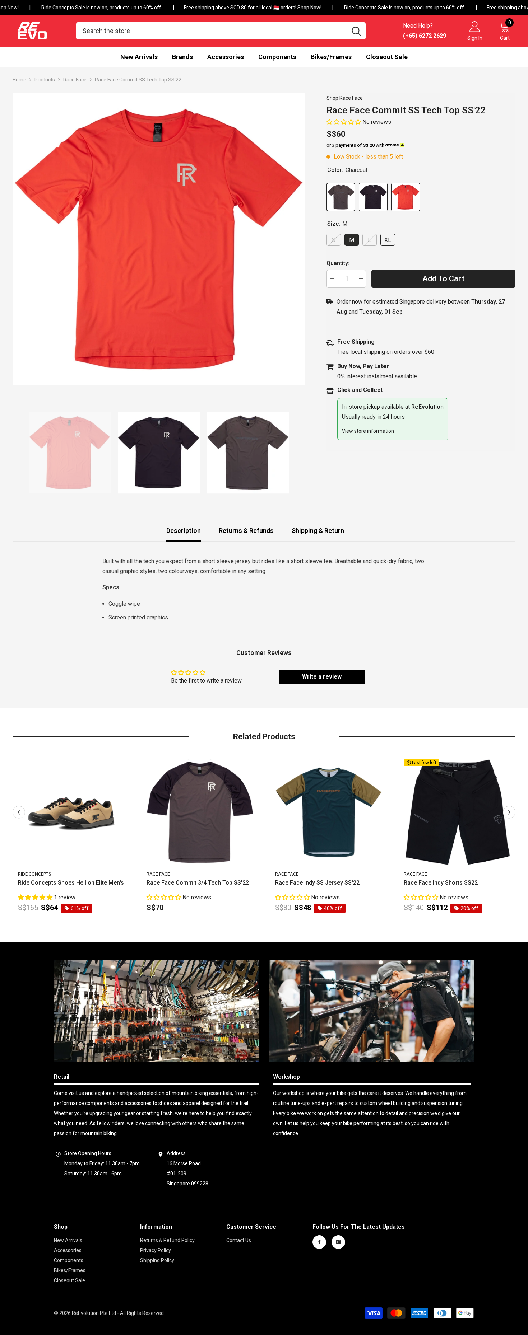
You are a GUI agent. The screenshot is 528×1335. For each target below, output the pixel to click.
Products (44, 80)
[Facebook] (319, 1242)
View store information (368, 431)
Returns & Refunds (246, 530)
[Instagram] (338, 1242)
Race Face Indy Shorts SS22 (441, 883)
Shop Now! (301, 7)
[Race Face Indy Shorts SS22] (457, 812)
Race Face (75, 80)
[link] (156, 1011)
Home (19, 80)
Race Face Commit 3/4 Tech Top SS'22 (198, 883)
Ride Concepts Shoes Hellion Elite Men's (71, 883)
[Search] (221, 30)
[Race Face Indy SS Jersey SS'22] (328, 812)
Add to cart (443, 279)
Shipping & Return (318, 530)
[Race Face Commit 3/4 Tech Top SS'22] (200, 812)
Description (183, 530)
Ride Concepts (34, 874)
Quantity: (337, 263)
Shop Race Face (344, 98)
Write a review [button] (322, 676)
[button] (344, 121)
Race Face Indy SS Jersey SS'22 (317, 883)
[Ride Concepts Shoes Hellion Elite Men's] (71, 812)
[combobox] (211, 30)
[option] (159, 239)
